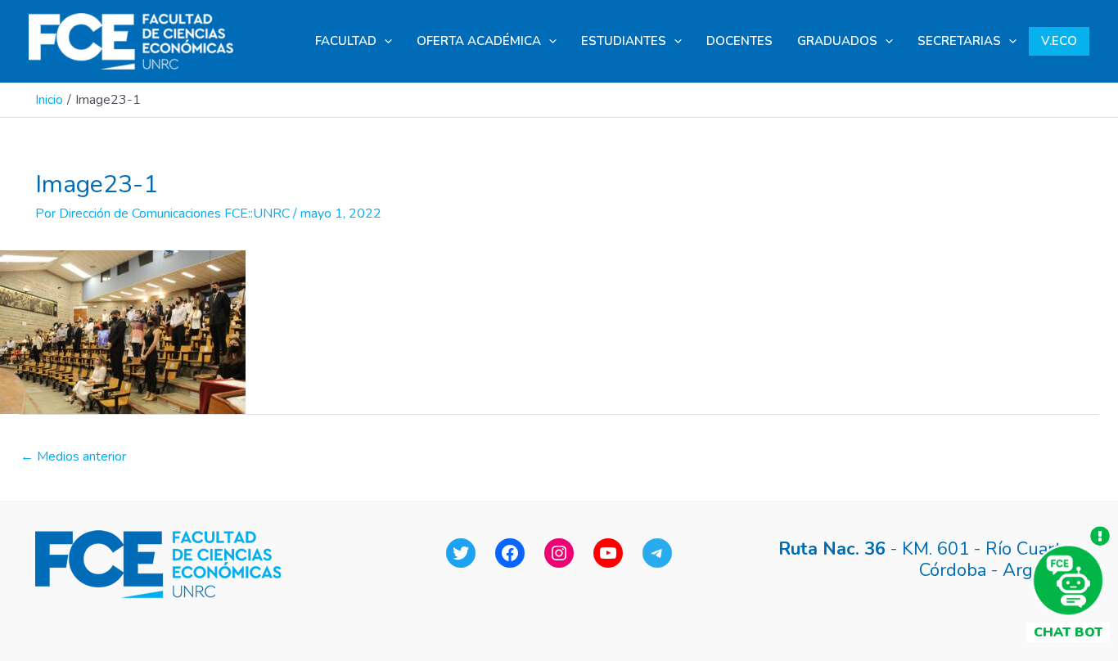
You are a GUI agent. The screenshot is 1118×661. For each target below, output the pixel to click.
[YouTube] (608, 553)
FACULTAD (345, 41)
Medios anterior (73, 456)
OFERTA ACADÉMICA (479, 41)
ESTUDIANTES (623, 41)
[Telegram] (657, 553)
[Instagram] (559, 553)
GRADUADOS (837, 41)
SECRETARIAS (959, 41)
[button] (384, 41)
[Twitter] (461, 553)
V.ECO (1059, 41)
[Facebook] (510, 553)
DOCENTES (739, 41)
